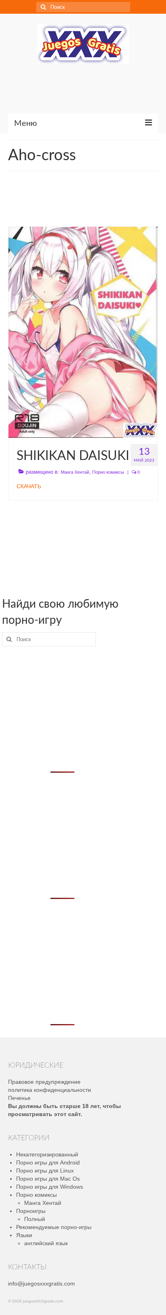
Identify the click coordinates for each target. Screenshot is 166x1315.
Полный (34, 1219)
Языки (24, 1235)
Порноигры (31, 1211)
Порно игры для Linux (45, 1170)
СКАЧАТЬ (29, 486)
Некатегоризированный (47, 1154)
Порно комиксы (108, 472)
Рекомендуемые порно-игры (53, 1227)
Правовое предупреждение (44, 1082)
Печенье (19, 1098)
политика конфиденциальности (49, 1090)
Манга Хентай (75, 472)
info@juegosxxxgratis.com (41, 1283)
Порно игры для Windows (49, 1186)
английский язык (46, 1243)
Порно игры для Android (48, 1162)
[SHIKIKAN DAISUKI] (83, 331)
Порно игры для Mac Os (48, 1178)
